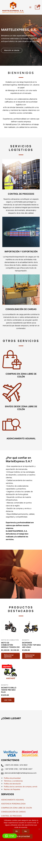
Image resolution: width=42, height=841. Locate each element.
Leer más (8, 700)
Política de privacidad (21, 836)
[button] (9, 836)
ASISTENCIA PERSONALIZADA (13, 804)
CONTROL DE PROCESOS (21, 194)
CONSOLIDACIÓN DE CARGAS (21, 309)
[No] (39, 829)
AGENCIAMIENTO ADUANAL (21, 438)
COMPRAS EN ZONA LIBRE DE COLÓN (21, 375)
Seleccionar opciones (9, 656)
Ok (16, 831)
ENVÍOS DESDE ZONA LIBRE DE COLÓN (21, 407)
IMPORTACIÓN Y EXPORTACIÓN (21, 251)
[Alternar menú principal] (30, 7)
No (25, 831)
